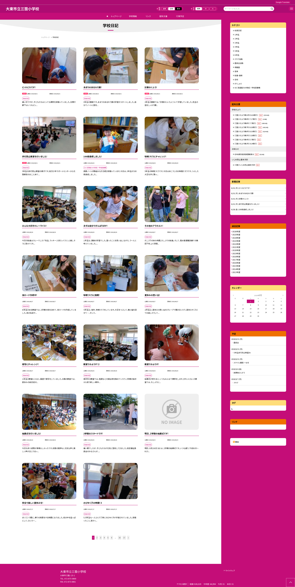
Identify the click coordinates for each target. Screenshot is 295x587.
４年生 (237, 47)
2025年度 (236, 234)
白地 (171, 8)
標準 (198, 8)
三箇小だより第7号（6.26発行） (251, 127)
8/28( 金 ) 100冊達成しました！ (242, 209)
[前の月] (233, 295)
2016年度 (236, 262)
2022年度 (236, 244)
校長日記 (238, 30)
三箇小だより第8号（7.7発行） (251, 123)
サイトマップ (230, 570)
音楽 (236, 71)
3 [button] (100, 537)
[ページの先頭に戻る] (290, 582)
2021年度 (236, 247)
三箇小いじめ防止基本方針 (247, 165)
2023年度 (236, 241)
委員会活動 (239, 63)
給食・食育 (238, 75)
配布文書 (163, 16)
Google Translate (282, 2)
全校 (236, 79)
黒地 (178, 8)
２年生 (237, 38)
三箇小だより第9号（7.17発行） (251, 119)
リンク (148, 16)
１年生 (237, 34)
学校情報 (133, 16)
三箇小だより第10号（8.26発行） (252, 115)
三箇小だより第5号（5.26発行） (248, 135)
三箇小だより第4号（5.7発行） (247, 139)
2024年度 (236, 237)
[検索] (272, 8)
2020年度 (236, 250)
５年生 (237, 51)
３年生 (237, 43)
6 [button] (111, 537)
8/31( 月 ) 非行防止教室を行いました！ (245, 204)
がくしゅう (238, 83)
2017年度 (236, 259)
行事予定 (180, 16)
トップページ (116, 16)
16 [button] (120, 537)
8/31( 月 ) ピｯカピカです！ (240, 188)
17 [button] (124, 537)
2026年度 (236, 231)
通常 (164, 8)
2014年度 (236, 269)
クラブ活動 (239, 59)
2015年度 (236, 265)
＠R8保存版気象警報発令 (249, 154)
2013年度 (236, 272)
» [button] (128, 537)
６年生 (237, 55)
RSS (237, 441)
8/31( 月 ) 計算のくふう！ (240, 199)
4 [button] (104, 537)
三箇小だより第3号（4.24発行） (248, 143)
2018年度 (236, 256)
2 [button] (96, 537)
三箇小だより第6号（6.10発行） (251, 131)
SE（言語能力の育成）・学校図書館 (247, 87)
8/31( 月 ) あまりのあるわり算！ (242, 193)
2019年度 (236, 253)
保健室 (237, 67)
